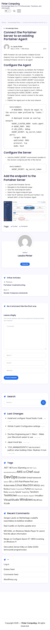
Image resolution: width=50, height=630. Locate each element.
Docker (15, 226)
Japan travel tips (15, 442)
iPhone (26, 481)
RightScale (38, 489)
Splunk (18, 492)
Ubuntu (25, 496)
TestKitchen (10, 495)
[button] (8, 11)
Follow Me (25, 264)
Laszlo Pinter (17, 46)
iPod (31, 481)
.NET (6, 467)
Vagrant (31, 496)
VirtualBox (39, 495)
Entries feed (9, 569)
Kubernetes (9, 485)
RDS (32, 489)
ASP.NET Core (31, 468)
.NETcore (13, 468)
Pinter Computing (11, 3)
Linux (18, 485)
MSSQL (36, 485)
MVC (43, 485)
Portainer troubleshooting (14, 285)
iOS (16, 481)
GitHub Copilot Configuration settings (24, 426)
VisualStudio (11, 499)
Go (13, 482)
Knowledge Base (14, 22)
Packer (13, 489)
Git (10, 481)
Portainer (24, 226)
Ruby (6, 492)
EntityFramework (34, 478)
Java (36, 481)
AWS (19, 471)
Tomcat (20, 496)
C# (24, 472)
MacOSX (28, 485)
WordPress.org (10, 579)
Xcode (7, 503)
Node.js (7, 489)
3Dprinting (21, 468)
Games (6, 482)
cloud (36, 472)
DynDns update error (27, 526)
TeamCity (25, 492)
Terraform (34, 492)
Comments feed (11, 574)
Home (4, 22)
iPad (20, 481)
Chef (29, 472)
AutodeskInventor (10, 472)
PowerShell (20, 489)
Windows (26, 499)
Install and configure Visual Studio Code (25, 418)
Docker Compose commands (16, 293)
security (12, 492)
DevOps (11, 477)
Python (28, 489)
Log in (6, 564)
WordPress (37, 500)
